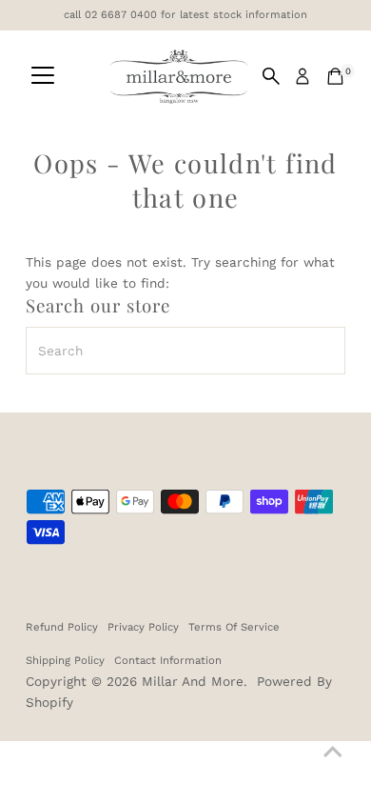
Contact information (168, 660)
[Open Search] (271, 76)
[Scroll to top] (333, 752)
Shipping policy (65, 660)
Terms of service (234, 626)
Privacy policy (143, 626)
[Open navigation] (43, 76)
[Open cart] (335, 76)
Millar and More (193, 681)
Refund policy (62, 626)
